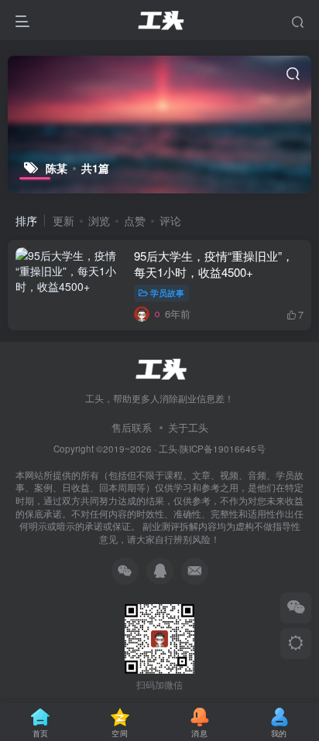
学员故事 (167, 292)
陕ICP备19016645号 (223, 448)
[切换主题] (295, 643)
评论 (170, 220)
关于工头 (188, 427)
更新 (63, 220)
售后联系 (131, 427)
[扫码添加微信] (295, 607)
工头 (168, 448)
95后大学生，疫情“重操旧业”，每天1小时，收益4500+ (213, 264)
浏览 (99, 220)
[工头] (159, 367)
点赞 (135, 220)
